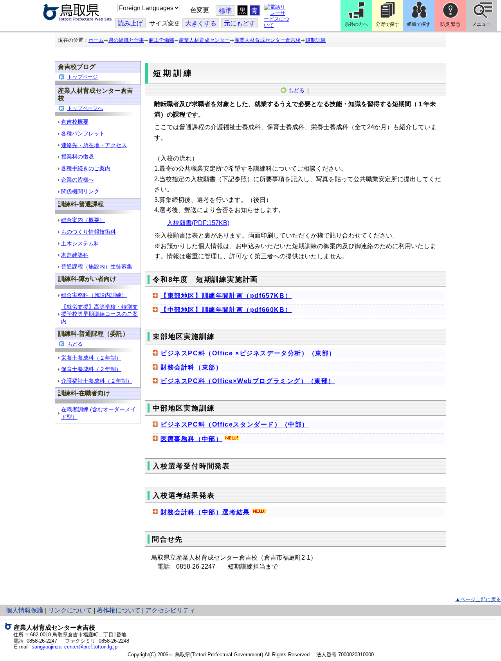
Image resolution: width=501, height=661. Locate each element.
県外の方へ (356, 24)
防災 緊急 (450, 24)
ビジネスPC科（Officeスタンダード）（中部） (234, 424)
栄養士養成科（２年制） (91, 358)
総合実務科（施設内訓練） (94, 295)
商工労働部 (161, 40)
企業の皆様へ (77, 180)
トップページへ (85, 108)
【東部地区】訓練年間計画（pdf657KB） (226, 295)
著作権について (119, 610)
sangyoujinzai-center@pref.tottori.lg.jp (74, 647)
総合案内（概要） (83, 220)
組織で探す (419, 24)
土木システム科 (80, 243)
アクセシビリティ (170, 610)
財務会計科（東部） (191, 367)
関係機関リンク (80, 191)
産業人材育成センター (204, 40)
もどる (75, 344)
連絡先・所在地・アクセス (94, 145)
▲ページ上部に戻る (478, 599)
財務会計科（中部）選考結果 (205, 512)
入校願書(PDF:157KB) (198, 223)
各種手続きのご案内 (85, 168)
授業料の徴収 (77, 156)
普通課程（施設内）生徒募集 (96, 266)
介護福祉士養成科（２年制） (96, 381)
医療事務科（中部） (191, 439)
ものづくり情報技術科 (88, 232)
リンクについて (70, 610)
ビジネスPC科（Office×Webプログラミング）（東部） (247, 381)
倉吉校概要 (74, 122)
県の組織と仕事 (126, 40)
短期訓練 (315, 40)
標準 (225, 10)
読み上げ (130, 23)
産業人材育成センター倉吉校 (267, 40)
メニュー (481, 24)
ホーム (96, 40)
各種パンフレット (83, 133)
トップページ (82, 77)
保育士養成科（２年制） (91, 369)
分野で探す (387, 24)
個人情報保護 (24, 610)
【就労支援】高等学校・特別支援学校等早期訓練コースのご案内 (99, 314)
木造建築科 (74, 255)
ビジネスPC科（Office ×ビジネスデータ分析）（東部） (248, 353)
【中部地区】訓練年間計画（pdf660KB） (226, 309)
